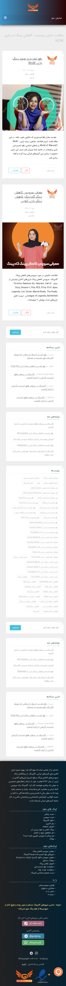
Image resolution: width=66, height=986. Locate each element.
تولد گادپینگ (28, 482)
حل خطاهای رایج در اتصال (44, 832)
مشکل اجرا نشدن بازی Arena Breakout (42, 537)
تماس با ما (50, 891)
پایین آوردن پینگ (20, 556)
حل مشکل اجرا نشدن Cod (48, 497)
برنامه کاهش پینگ (51, 482)
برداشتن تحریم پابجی (31, 477)
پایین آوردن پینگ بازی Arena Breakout (42, 561)
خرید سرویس (48, 817)
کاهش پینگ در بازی (50, 606)
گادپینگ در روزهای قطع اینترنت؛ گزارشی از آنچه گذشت (34, 376)
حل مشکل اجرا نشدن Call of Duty (44, 487)
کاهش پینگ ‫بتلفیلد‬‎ (50, 611)
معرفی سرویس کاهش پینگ (43, 851)
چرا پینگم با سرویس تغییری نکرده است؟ (38, 835)
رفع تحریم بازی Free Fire (28, 502)
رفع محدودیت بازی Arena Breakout (43, 522)
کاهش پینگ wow (51, 596)
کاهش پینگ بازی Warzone (29, 596)
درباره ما (51, 894)
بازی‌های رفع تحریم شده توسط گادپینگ (39, 854)
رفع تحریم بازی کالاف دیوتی (25, 512)
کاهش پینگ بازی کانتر (27, 601)
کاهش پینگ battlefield (49, 581)
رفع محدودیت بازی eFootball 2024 (44, 532)
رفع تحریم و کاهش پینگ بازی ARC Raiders (35, 433)
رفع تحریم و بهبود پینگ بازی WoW (27, 60)
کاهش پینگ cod (51, 586)
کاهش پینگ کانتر (32, 606)
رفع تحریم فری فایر (50, 517)
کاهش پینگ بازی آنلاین (49, 601)
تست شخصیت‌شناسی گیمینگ (42, 872)
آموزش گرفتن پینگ (51, 477)
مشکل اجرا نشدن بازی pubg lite (45, 552)
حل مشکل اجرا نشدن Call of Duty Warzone (40, 492)
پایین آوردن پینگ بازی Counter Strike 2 (42, 566)
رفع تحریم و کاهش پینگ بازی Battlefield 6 (35, 445)
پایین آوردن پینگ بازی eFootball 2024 (43, 571)
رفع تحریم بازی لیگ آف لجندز (24, 507)
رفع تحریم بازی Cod (50, 502)
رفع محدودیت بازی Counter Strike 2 (43, 527)
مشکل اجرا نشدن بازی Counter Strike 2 (42, 542)
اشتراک (15, 170)
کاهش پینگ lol (33, 591)
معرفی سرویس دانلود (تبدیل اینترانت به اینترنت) (35, 857)
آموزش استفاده (48, 826)
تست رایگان (49, 814)
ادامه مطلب (50, 170)
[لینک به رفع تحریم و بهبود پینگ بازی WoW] (33, 107)
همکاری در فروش (47, 888)
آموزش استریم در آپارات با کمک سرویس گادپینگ (33, 439)
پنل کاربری (50, 823)
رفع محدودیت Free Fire (30, 517)
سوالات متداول (48, 860)
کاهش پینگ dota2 (50, 591)
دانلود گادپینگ (48, 820)
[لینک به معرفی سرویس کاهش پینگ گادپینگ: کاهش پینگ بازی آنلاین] (33, 245)
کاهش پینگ (29, 73)
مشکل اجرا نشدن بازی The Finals (44, 556)
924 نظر (31, 215)
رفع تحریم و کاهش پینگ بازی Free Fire (28, 366)
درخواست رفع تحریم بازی (44, 866)
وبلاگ (51, 838)
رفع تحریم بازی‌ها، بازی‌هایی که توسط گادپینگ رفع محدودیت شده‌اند (34, 356)
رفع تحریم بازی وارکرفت (49, 512)
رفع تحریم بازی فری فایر (48, 507)
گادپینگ (36, 611)
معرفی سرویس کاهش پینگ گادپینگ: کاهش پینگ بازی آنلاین (28, 196)
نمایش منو (57, 18)
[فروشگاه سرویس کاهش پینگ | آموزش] (33, 7)
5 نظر (32, 77)
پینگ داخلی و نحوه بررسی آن (42, 829)
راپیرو (24, 964)
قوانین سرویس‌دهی (46, 885)
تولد (38, 482)
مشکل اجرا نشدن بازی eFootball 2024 (43, 547)
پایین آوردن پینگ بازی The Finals (44, 576)
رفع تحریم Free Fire (26, 497)
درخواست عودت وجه (46, 869)
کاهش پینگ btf (29, 581)
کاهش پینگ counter (32, 586)
